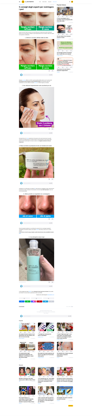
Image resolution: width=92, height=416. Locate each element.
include (37, 229)
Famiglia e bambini (60, 55)
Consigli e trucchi (21, 4)
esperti (30, 291)
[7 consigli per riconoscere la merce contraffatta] (46, 327)
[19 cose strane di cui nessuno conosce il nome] (65, 29)
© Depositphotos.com (22, 70)
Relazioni (39, 384)
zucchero (24, 80)
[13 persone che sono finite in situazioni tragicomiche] (65, 62)
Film (19, 381)
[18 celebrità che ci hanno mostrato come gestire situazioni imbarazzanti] (65, 346)
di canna (35, 82)
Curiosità (58, 22)
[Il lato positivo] (28, 1)
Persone (58, 357)
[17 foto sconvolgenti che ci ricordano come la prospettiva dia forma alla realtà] (65, 11)
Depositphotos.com (51, 294)
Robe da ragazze (21, 338)
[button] (24, 298)
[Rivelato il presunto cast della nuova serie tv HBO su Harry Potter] (27, 371)
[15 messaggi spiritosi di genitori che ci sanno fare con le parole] (65, 45)
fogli (27, 138)
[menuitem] (40, 1)
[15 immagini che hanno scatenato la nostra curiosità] (65, 390)
